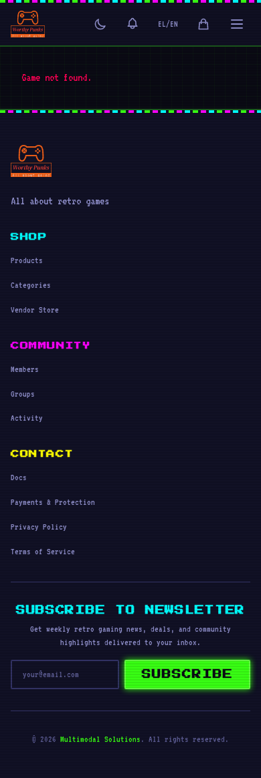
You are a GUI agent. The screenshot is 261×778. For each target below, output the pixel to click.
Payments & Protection (53, 502)
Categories (31, 285)
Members (25, 369)
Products (27, 260)
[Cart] (203, 24)
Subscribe (187, 674)
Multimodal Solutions (100, 739)
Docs (19, 477)
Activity (27, 418)
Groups (23, 394)
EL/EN (168, 24)
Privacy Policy (39, 527)
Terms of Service (43, 551)
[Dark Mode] (100, 24)
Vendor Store (35, 310)
